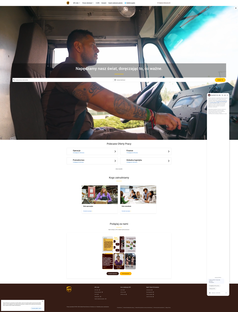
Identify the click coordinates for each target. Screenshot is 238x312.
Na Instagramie (149, 292)
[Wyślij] (226, 293)
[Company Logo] (68, 2)
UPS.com (122, 292)
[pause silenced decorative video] (235, 8)
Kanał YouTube (149, 296)
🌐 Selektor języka (130, 3)
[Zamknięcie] (42, 301)
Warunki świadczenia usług (128, 307)
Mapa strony (168, 307)
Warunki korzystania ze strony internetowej (143, 307)
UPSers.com (122, 294)
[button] (119, 169)
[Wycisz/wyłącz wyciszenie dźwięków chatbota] (225, 95)
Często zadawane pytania (115, 3)
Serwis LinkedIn (149, 294)
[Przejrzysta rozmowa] (222, 95)
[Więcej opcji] (210, 293)
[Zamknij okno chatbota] (227, 95)
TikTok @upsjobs (125, 273)
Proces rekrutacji (98, 292)
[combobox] (62, 80)
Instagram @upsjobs (112, 273)
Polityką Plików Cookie (214, 102)
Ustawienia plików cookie (36, 308)
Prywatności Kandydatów (221, 101)
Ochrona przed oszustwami (159, 307)
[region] (218, 193)
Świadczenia (97, 296)
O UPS (97, 3)
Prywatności (119, 307)
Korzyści (104, 3)
